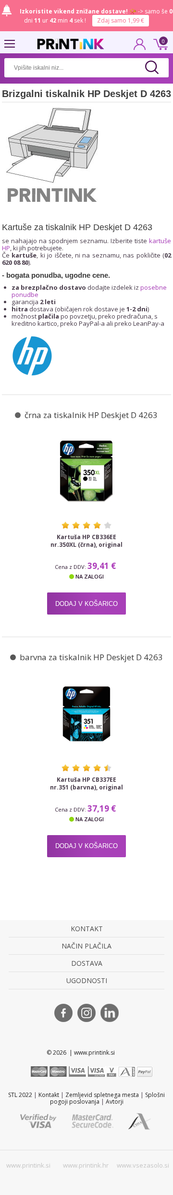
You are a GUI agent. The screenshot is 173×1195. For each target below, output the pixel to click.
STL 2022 (20, 1095)
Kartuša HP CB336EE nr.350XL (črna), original (86, 541)
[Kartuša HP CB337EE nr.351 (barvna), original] (86, 713)
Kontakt (48, 1095)
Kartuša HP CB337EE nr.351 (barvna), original (86, 783)
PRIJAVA (139, 47)
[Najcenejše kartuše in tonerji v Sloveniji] (70, 43)
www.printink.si (28, 1165)
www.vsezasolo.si (143, 1165)
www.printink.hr (86, 1165)
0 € (159, 43)
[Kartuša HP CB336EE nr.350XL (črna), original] (86, 471)
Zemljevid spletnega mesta (102, 1095)
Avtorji (115, 1101)
